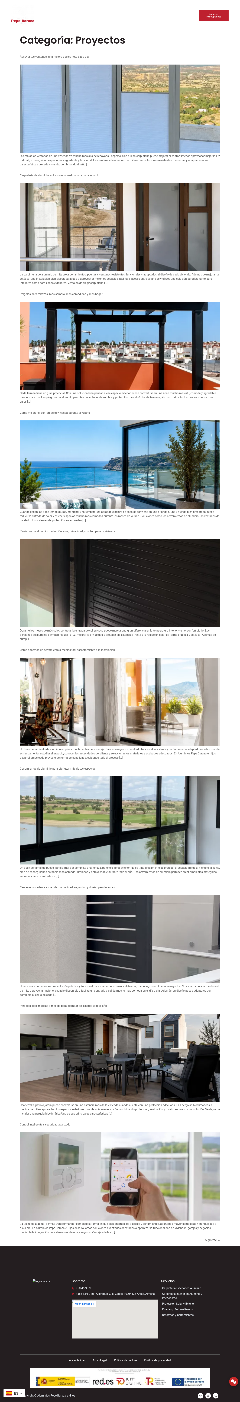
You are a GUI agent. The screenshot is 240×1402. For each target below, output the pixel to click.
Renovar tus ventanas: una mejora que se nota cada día (54, 56)
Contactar (163, 15)
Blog (147, 15)
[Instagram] (208, 1395)
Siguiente (212, 1240)
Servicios (107, 15)
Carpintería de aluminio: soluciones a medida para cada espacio (59, 175)
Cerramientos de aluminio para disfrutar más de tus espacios (57, 768)
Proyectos (130, 15)
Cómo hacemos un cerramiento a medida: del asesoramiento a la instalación (67, 650)
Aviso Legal (100, 1360)
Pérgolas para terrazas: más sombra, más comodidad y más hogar (61, 294)
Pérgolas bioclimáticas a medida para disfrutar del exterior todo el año (63, 1006)
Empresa (84, 15)
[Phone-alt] (215, 1395)
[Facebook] (200, 1395)
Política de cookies (125, 1360)
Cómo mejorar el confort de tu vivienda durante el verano (55, 412)
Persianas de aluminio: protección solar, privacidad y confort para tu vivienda (67, 531)
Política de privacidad (157, 1360)
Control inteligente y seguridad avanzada (45, 1124)
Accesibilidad (77, 1360)
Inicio (67, 15)
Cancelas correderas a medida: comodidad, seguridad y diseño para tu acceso (68, 887)
